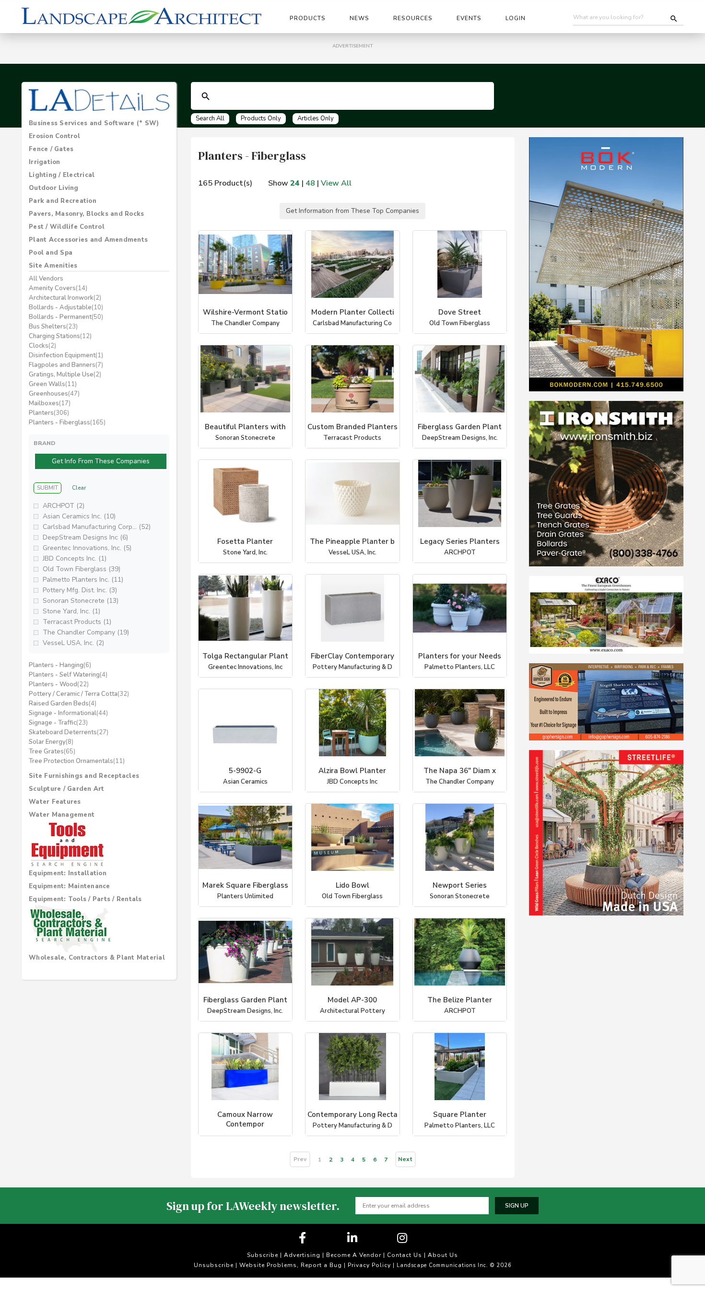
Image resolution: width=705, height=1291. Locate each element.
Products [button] (308, 18)
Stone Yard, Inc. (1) (71, 622)
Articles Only (315, 118)
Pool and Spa (50, 252)
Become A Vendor (353, 1268)
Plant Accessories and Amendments (88, 239)
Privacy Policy (369, 1278)
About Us (443, 1268)
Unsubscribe (214, 1278)
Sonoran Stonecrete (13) (80, 612)
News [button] (359, 18)
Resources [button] (413, 18)
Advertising (302, 1268)
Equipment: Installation (67, 884)
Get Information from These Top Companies (353, 217)
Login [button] (515, 18)
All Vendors (46, 278)
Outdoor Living (54, 188)
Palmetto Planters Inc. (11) (83, 591)
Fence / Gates (51, 149)
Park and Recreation (62, 201)
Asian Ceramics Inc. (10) (79, 527)
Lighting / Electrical (61, 175)
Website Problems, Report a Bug (290, 1278)
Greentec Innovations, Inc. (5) (87, 559)
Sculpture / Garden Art (67, 800)
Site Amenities (53, 265)
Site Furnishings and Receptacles (84, 787)
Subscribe (262, 1268)
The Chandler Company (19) (86, 643)
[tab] (99, 123)
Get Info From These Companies (101, 466)
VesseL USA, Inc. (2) (73, 654)
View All (336, 183)
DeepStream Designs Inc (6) (85, 548)
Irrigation (44, 162)
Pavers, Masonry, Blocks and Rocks (86, 214)
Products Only (261, 118)
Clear (79, 500)
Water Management (61, 826)
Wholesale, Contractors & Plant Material (97, 969)
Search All (210, 118)
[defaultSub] (205, 96)
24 (295, 183)
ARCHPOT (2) (63, 517)
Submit (47, 500)
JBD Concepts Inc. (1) (74, 570)
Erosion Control (54, 136)
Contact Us (404, 1268)
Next (405, 1172)
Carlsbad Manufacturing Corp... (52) (97, 538)
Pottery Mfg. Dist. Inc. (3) (80, 601)
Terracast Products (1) (77, 633)
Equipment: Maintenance (69, 897)
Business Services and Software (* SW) (94, 123)
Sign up (517, 1219)
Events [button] (469, 18)
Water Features (55, 813)
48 (310, 183)
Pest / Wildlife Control (67, 227)
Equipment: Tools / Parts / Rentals (85, 910)
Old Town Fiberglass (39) (81, 580)
